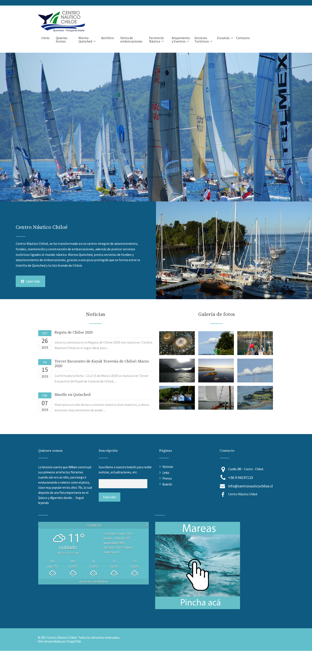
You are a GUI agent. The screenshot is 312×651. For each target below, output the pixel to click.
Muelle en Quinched (72, 394)
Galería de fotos (216, 314)
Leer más (33, 281)
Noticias (167, 467)
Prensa (167, 478)
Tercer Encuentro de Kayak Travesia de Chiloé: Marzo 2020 (102, 363)
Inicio (45, 38)
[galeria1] (177, 354)
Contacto (243, 38)
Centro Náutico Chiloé (242, 494)
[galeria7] (177, 408)
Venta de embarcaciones (131, 39)
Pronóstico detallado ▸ (93, 581)
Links (165, 473)
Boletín (167, 484)
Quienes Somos (61, 39)
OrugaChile (73, 641)
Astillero (107, 38)
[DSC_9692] (255, 408)
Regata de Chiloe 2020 (74, 332)
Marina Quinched (85, 39)
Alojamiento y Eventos (181, 39)
